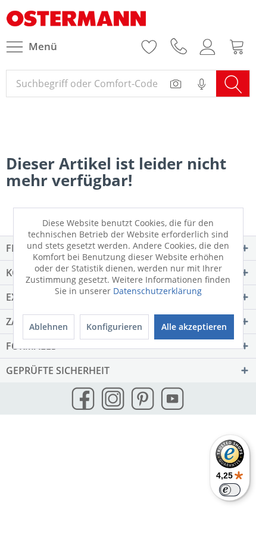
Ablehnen (48, 326)
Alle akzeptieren (194, 326)
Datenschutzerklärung (157, 290)
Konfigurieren (114, 326)
